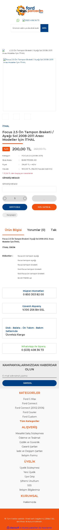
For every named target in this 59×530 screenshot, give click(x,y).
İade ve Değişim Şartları (29, 451)
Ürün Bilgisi (13, 230)
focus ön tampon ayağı (28, 256)
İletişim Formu (29, 455)
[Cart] (53, 38)
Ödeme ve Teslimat (29, 437)
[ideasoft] (13, 527)
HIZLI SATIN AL (44, 207)
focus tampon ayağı (27, 260)
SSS (29, 485)
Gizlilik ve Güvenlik (29, 442)
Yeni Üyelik (29, 472)
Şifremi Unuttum (29, 481)
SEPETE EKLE (14, 207)
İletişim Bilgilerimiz (29, 489)
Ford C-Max (29, 399)
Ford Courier (29, 412)
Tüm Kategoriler (29, 421)
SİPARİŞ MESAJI (9, 184)
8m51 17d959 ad (25, 278)
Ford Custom (29, 416)
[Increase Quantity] (24, 198)
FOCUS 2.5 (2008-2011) (32, 155)
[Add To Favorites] (44, 198)
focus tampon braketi (27, 265)
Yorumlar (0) (36, 230)
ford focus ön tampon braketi (31, 273)
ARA (44, 28)
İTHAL (5, 126)
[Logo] (29, 10)
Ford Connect (29, 403)
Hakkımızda (29, 502)
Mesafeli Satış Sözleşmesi (30, 433)
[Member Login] (6, 38)
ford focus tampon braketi (30, 269)
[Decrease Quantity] (4, 198)
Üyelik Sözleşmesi (29, 467)
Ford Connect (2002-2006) (29, 407)
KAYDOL (27, 383)
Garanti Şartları (29, 446)
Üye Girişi (30, 476)
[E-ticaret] (29, 527)
